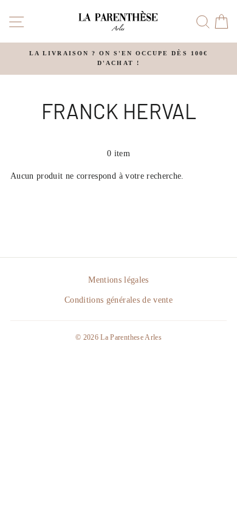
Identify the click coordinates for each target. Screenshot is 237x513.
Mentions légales (118, 279)
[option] (118, 59)
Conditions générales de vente (118, 300)
